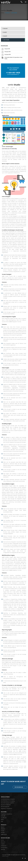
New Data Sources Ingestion (7, 803)
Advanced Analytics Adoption (8, 799)
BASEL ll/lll (3, 816)
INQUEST (5, 36)
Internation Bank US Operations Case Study (13, 58)
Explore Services (19, 787)
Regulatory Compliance (6, 808)
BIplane (2, 827)
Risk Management (5, 806)
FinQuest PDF (8, 51)
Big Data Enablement (6, 804)
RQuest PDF (7, 48)
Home (2, 12)
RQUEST (5, 32)
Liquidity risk (3, 817)
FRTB (2, 821)
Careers (3, 843)
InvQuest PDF (8, 54)
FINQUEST (5, 28)
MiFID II (2, 819)
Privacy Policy (4, 847)
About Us (3, 842)
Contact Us (3, 845)
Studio (6, 39)
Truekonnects (5, 856)
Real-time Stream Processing (8, 801)
